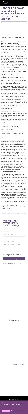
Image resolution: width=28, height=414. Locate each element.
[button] (23, 3)
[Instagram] (12, 331)
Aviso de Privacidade (18, 364)
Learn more (17, 404)
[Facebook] (8, 331)
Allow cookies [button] (6, 410)
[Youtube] (19, 331)
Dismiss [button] (12, 410)
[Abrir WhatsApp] (25, 410)
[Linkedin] (16, 331)
